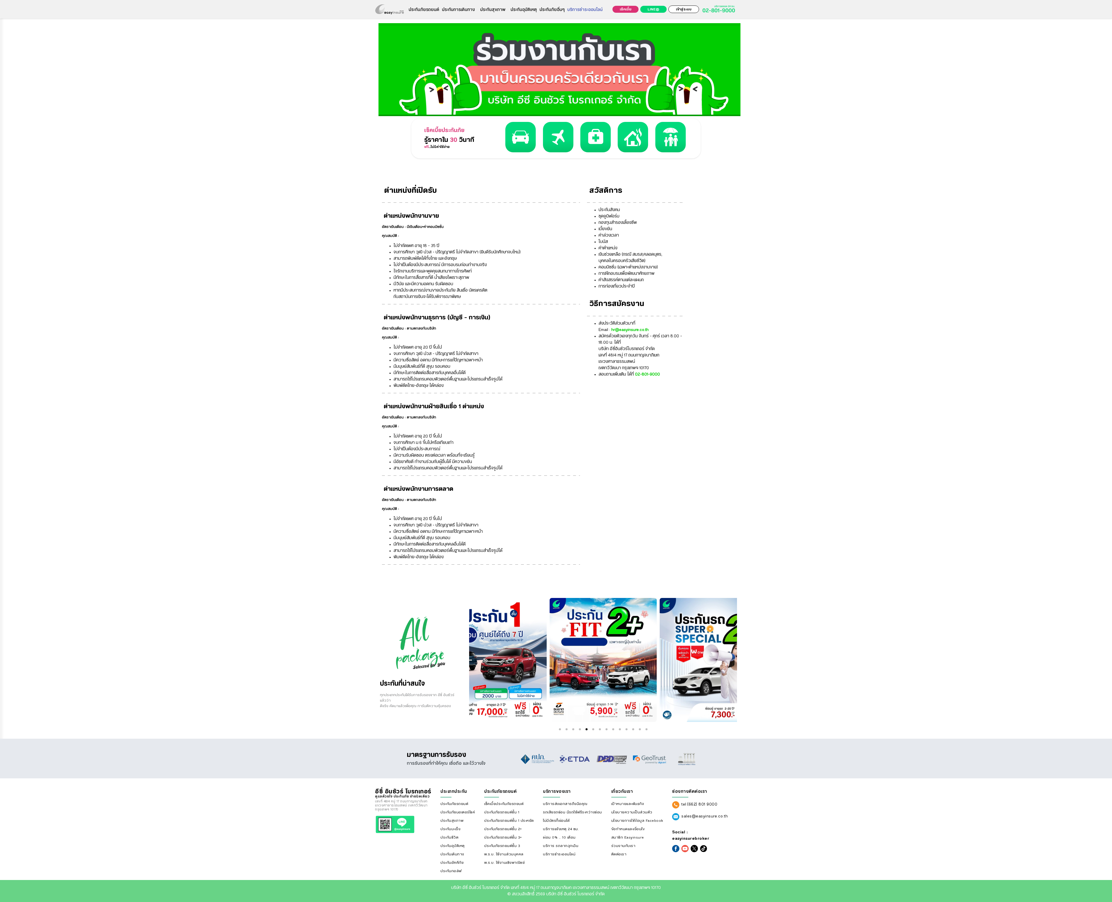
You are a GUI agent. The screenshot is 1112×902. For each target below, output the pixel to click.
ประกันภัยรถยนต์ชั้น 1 (501, 812)
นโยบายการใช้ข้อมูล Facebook (637, 820)
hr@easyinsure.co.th (629, 330)
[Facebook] (675, 849)
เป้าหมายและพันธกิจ (627, 804)
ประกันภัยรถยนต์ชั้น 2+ (503, 829)
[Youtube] (685, 849)
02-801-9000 (647, 374)
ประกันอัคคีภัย (452, 862)
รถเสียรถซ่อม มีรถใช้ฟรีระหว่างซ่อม (572, 812)
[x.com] (694, 849)
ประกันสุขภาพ (492, 10)
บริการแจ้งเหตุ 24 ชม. (561, 829)
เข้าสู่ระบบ (684, 9)
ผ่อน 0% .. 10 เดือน (559, 837)
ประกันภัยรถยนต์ (424, 10)
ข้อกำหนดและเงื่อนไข (628, 829)
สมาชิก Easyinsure (627, 837)
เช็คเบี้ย (625, 9)
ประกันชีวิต (449, 837)
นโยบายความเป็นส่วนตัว (631, 812)
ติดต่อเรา (619, 854)
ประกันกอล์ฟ (451, 871)
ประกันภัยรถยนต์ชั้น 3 (502, 846)
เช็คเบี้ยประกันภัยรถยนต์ (504, 804)
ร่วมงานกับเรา (623, 846)
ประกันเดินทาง (452, 854)
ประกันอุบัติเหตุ (524, 10)
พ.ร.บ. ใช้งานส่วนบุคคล (504, 854)
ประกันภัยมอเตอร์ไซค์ (457, 812)
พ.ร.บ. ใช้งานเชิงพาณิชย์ (504, 862)
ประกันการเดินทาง (458, 10)
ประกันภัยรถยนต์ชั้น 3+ (503, 837)
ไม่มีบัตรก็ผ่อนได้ (556, 820)
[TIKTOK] (703, 849)
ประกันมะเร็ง (450, 829)
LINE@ (653, 9)
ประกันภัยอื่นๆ (552, 10)
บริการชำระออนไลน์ (585, 10)
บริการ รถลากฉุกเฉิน (560, 846)
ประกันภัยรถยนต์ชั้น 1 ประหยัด (509, 820)
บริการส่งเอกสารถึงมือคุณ (565, 804)
